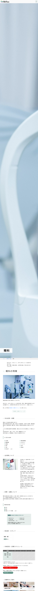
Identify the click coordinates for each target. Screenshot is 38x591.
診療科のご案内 (8, 358)
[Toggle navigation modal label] (36, 2)
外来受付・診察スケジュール (14, 407)
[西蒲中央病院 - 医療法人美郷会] (5, 1)
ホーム (4, 358)
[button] (19, 411)
